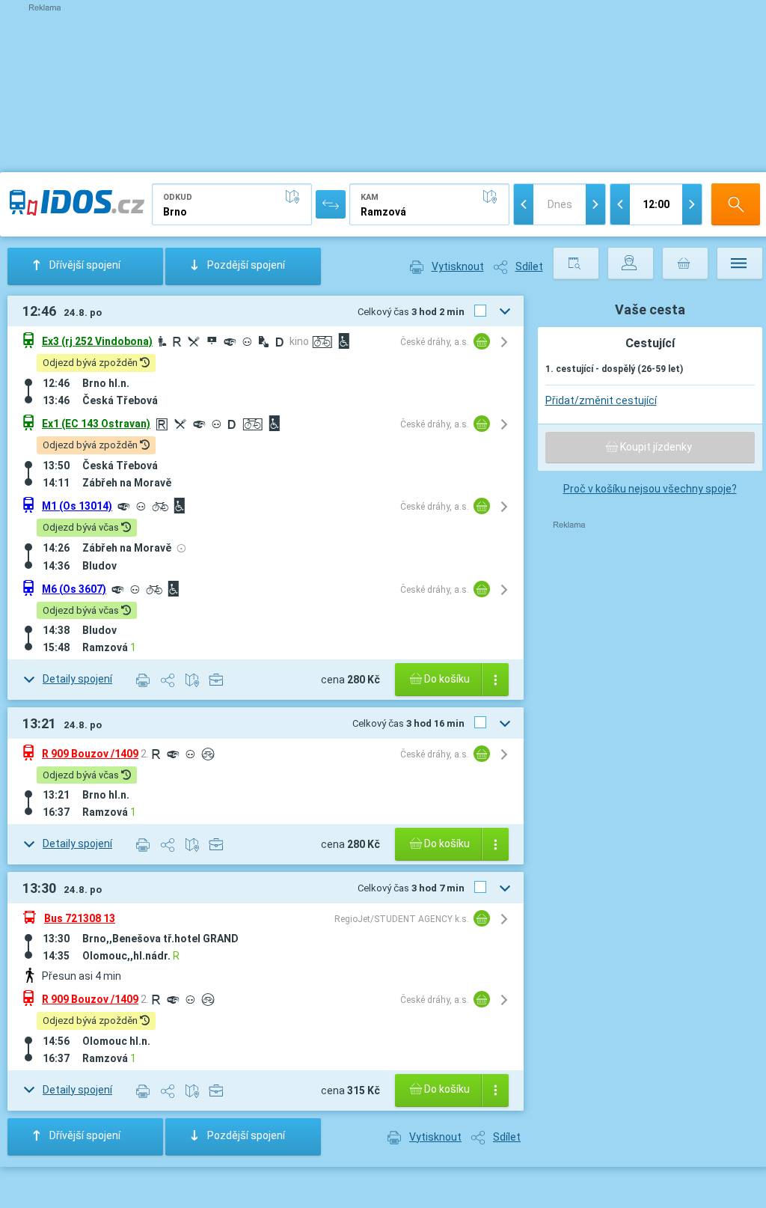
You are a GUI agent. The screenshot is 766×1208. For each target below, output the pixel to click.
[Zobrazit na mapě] (192, 679)
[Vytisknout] (143, 679)
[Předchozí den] (523, 204)
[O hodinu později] (692, 204)
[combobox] (232, 204)
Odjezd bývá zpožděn (91, 362)
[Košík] (685, 263)
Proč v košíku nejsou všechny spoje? (650, 489)
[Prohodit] (331, 204)
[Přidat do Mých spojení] (217, 679)
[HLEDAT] (735, 204)
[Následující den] (595, 204)
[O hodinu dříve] (620, 204)
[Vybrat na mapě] (295, 196)
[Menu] (739, 263)
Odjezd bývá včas (82, 527)
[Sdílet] (168, 679)
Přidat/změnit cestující (601, 400)
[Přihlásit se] (630, 263)
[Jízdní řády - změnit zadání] (576, 263)
